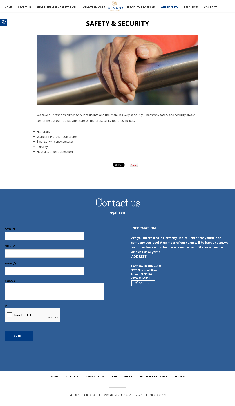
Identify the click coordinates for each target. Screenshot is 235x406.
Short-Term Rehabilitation (56, 7)
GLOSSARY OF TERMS (153, 376)
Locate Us (144, 282)
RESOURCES (191, 7)
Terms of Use (95, 376)
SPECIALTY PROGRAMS (141, 7)
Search (180, 376)
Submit (19, 335)
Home (8, 7)
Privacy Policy (122, 376)
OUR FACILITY (169, 7)
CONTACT (210, 7)
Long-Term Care (93, 7)
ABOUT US (24, 7)
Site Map (72, 376)
